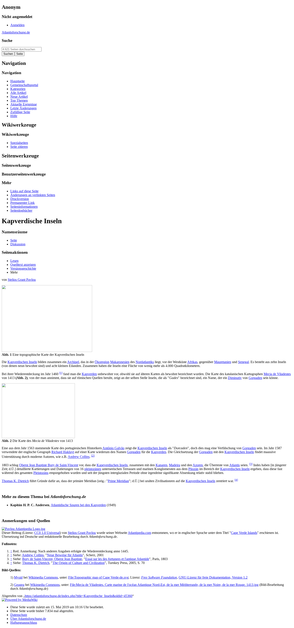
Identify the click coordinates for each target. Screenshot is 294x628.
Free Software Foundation (159, 577)
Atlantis (234, 465)
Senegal (243, 362)
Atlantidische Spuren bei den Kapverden (78, 505)
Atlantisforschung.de (16, 32)
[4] (236, 479)
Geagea (19, 585)
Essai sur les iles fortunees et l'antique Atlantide (117, 559)
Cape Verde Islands (244, 533)
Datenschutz (18, 615)
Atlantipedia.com (139, 533)
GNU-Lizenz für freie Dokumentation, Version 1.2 (213, 577)
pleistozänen (92, 469)
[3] (250, 464)
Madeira (174, 465)
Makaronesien (119, 362)
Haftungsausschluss (23, 622)
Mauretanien (222, 362)
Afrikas (192, 362)
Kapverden (89, 374)
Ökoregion (102, 362)
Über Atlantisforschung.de (28, 618)
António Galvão (113, 448)
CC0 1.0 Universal (47, 533)
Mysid (18, 577)
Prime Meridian (118, 481)
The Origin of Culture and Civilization (79, 563)
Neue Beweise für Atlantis (65, 555)
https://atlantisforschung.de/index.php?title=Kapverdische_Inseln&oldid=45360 (78, 596)
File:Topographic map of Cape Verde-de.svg (98, 577)
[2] (92, 455)
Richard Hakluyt (62, 452)
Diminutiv (235, 378)
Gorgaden (255, 378)
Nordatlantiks (145, 362)
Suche (7, 40)
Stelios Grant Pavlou (22, 279)
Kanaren (161, 465)
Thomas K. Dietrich (15, 481)
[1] (60, 372)
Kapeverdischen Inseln (112, 465)
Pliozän (193, 469)
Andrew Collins (79, 457)
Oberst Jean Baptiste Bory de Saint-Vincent (48, 465)
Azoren (198, 465)
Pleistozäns (40, 473)
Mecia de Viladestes (277, 374)
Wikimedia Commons (43, 577)
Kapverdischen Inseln (22, 362)
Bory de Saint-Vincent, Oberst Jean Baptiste (52, 559)
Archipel (73, 362)
